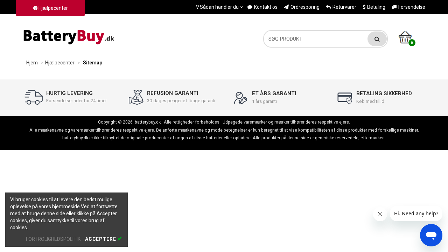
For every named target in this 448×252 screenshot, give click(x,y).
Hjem (32, 62)
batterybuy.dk (148, 122)
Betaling (376, 7)
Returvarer (344, 7)
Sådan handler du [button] (219, 7)
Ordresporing (305, 7)
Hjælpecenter (52, 8)
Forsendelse (411, 7)
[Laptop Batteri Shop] (70, 35)
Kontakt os (266, 7)
